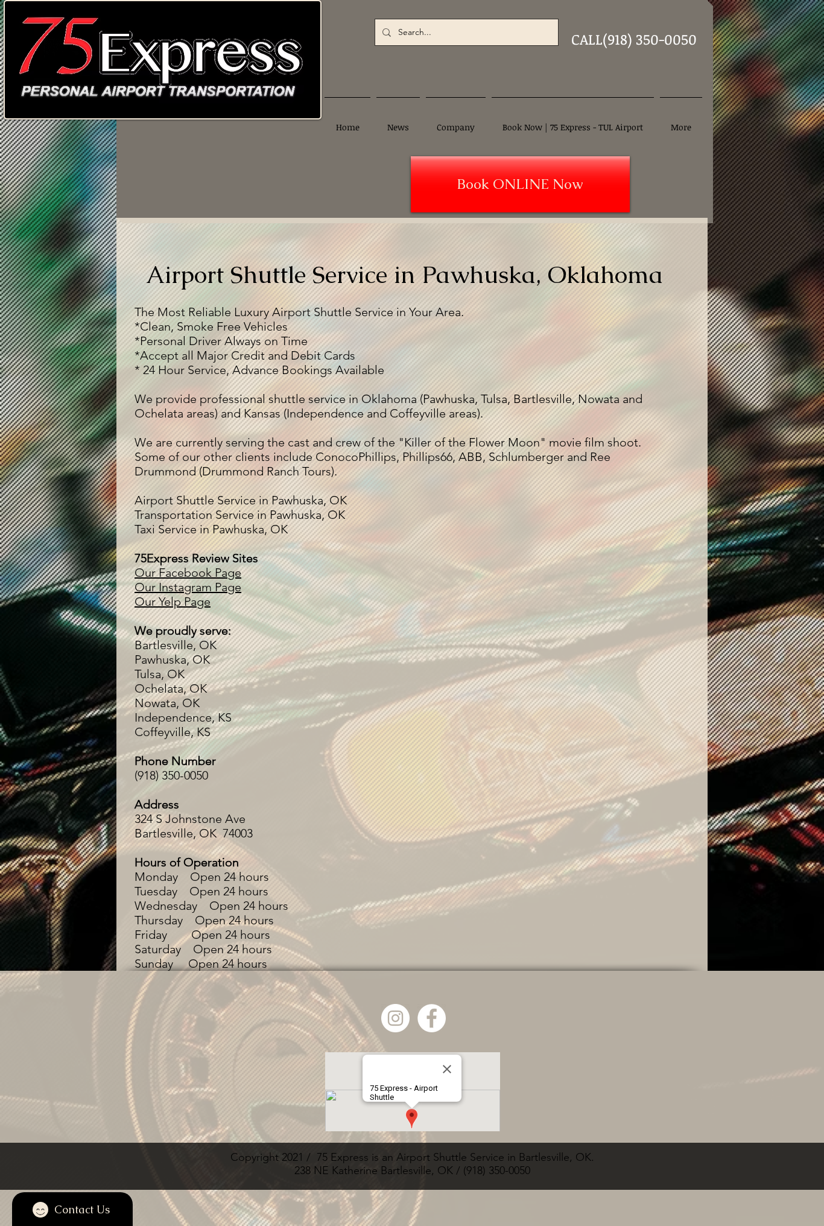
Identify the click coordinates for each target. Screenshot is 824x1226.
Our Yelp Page (173, 601)
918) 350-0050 (173, 775)
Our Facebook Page (188, 572)
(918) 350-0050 (496, 1170)
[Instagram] (395, 1018)
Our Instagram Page (188, 587)
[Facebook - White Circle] (431, 1018)
